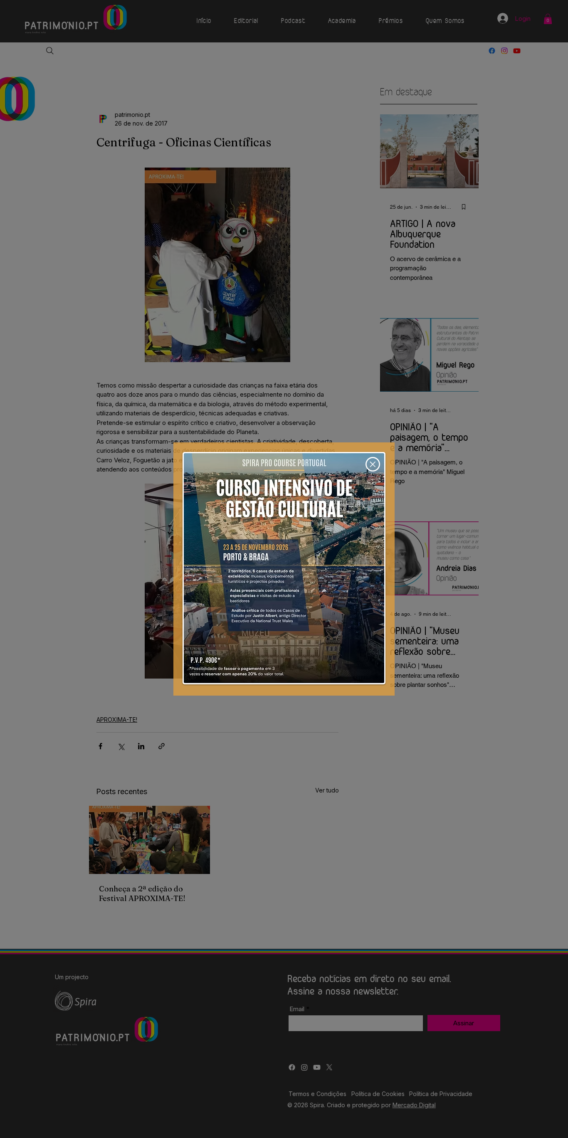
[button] (372, 464)
